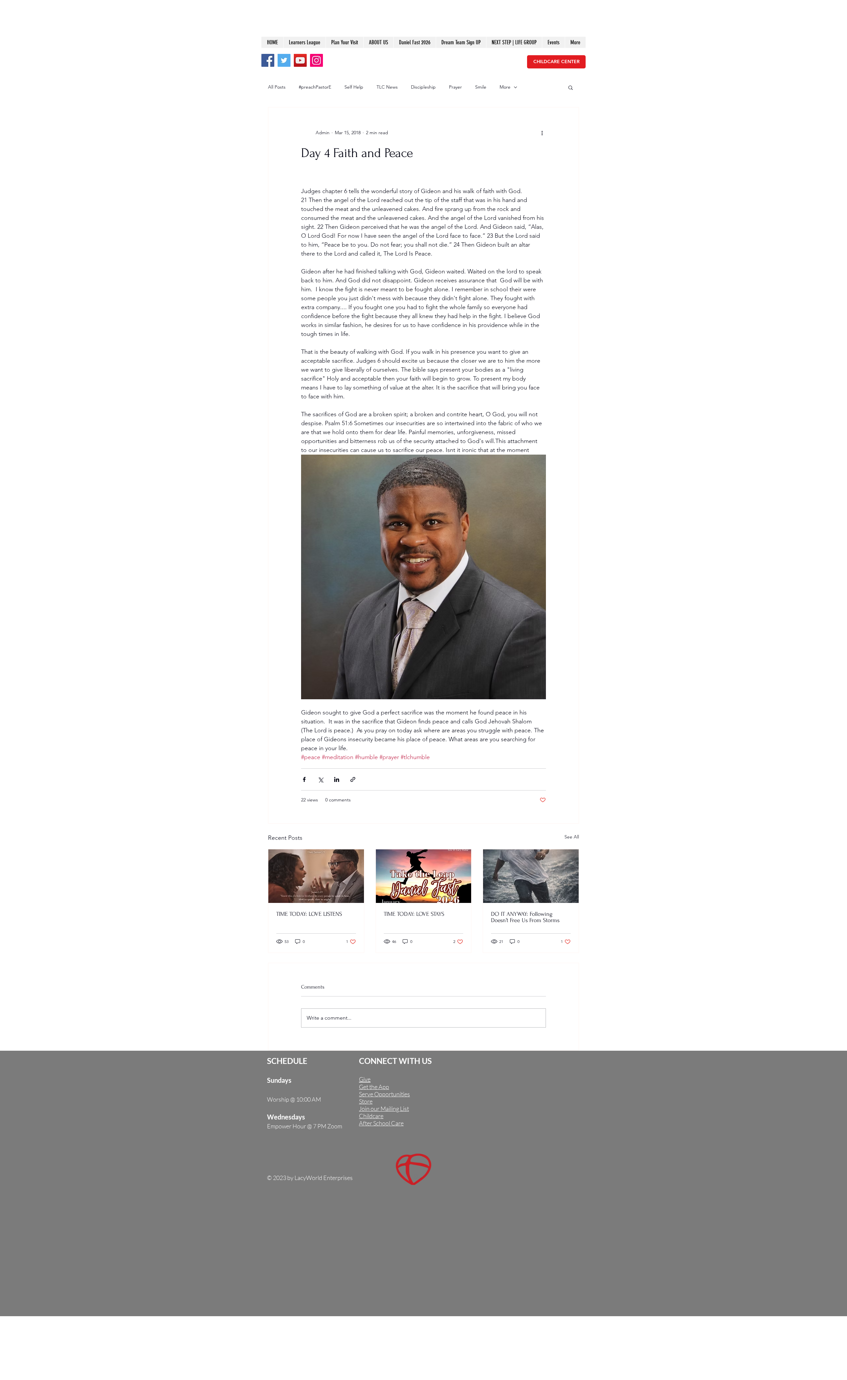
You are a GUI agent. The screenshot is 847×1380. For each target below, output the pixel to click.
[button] (570, 87)
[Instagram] (316, 60)
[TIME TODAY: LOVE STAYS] (423, 876)
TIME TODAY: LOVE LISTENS (309, 914)
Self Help (353, 87)
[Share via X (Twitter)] (320, 779)
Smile (480, 87)
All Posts (277, 87)
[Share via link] (353, 779)
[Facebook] (267, 60)
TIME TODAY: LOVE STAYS (414, 914)
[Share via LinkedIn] (337, 779)
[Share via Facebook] (304, 779)
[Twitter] (284, 60)
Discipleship (423, 87)
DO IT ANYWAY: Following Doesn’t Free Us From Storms (525, 917)
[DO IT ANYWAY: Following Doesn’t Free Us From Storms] (531, 876)
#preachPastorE (315, 87)
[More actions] (542, 133)
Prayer (455, 87)
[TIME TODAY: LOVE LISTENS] (316, 876)
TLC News (387, 87)
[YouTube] (300, 60)
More (505, 87)
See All (571, 837)
